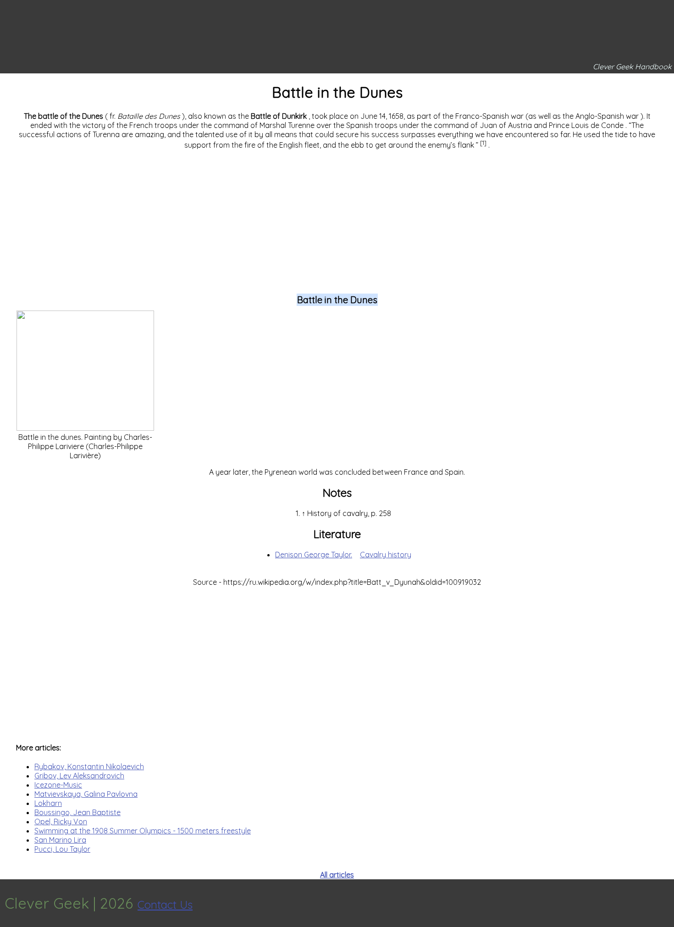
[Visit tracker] (665, 903)
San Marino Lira (60, 839)
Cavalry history (385, 554)
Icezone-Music (58, 784)
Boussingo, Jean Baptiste (77, 812)
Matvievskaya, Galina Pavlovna (86, 794)
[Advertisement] (337, 221)
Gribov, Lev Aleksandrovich (79, 775)
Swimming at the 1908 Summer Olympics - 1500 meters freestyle (142, 830)
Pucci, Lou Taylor (62, 849)
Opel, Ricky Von (60, 821)
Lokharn (48, 803)
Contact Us (165, 904)
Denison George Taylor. (313, 554)
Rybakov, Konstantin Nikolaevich (89, 766)
